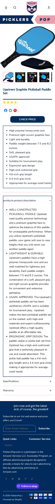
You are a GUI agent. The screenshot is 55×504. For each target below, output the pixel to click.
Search (8, 445)
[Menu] (6, 8)
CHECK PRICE (27, 119)
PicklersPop (16, 495)
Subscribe (44, 428)
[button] (14, 7)
